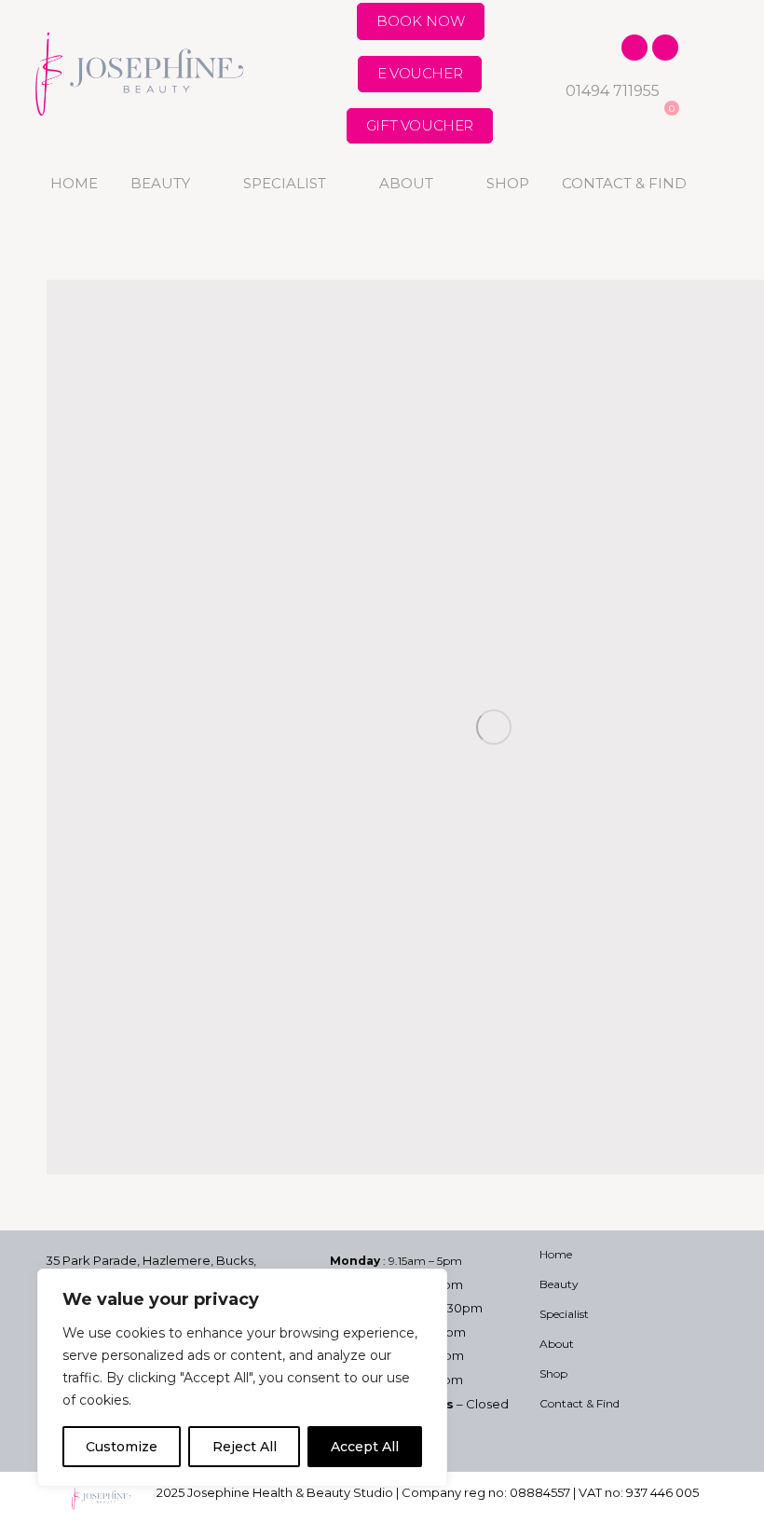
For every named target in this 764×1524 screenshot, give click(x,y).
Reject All (244, 1446)
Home (74, 183)
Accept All (365, 1446)
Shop (507, 183)
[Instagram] (665, 47)
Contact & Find (624, 183)
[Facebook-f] (634, 47)
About (406, 183)
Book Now (420, 21)
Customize (121, 1446)
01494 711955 (613, 91)
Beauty (160, 183)
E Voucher (419, 73)
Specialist (284, 183)
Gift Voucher (419, 125)
